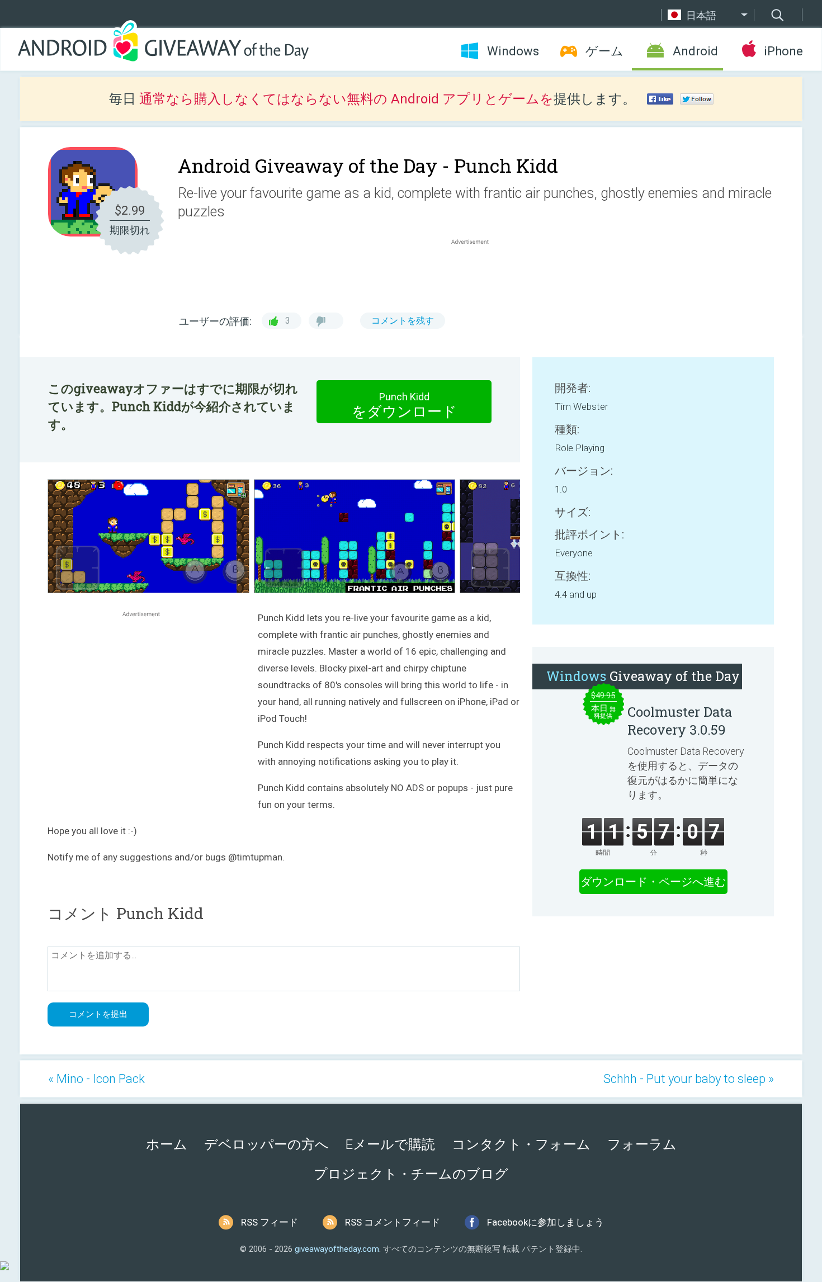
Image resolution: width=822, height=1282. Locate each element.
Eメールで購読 (390, 1144)
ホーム (166, 1144)
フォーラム (642, 1144)
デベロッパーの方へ (266, 1144)
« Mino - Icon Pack (96, 1079)
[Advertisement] (476, 274)
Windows (513, 51)
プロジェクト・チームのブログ (411, 1174)
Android (695, 51)
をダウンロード (404, 405)
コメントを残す (402, 320)
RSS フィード (269, 1222)
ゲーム (604, 51)
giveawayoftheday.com (337, 1249)
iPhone (783, 51)
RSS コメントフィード (392, 1222)
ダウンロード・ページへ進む (653, 881)
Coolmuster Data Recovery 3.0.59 (679, 721)
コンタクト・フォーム (521, 1144)
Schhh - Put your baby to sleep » (688, 1079)
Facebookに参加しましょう (545, 1222)
